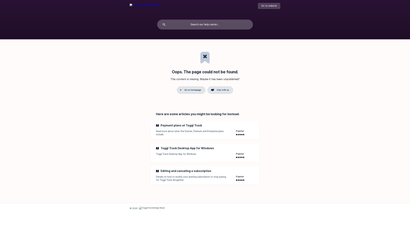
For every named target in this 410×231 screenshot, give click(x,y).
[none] (144, 8)
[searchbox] (205, 25)
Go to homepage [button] (192, 90)
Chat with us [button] (223, 90)
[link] (205, 130)
